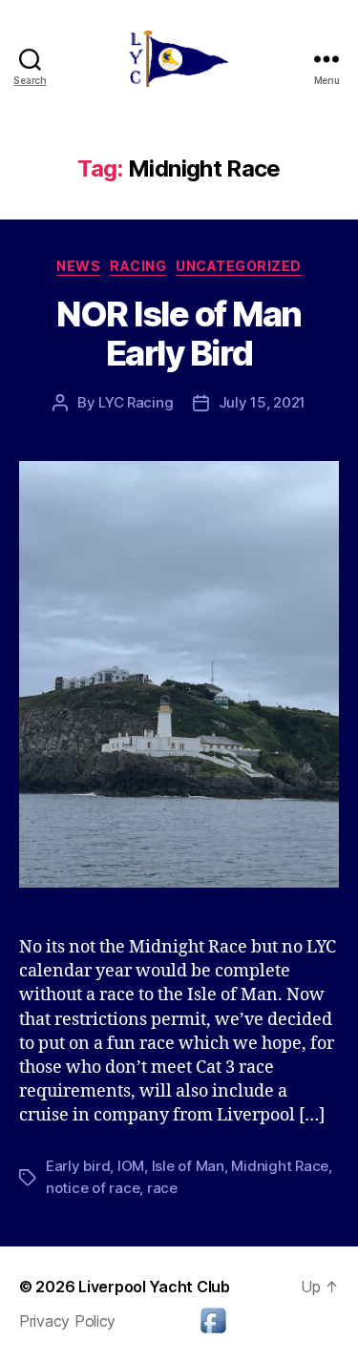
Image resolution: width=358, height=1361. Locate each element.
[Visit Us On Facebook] (213, 1320)
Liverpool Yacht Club (154, 1286)
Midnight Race (279, 1166)
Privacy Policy (67, 1320)
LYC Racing (135, 402)
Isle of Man (188, 1166)
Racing (138, 266)
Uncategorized (239, 266)
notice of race (92, 1188)
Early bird (78, 1166)
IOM (130, 1166)
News (78, 266)
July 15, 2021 (262, 402)
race (162, 1188)
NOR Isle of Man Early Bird (179, 333)
